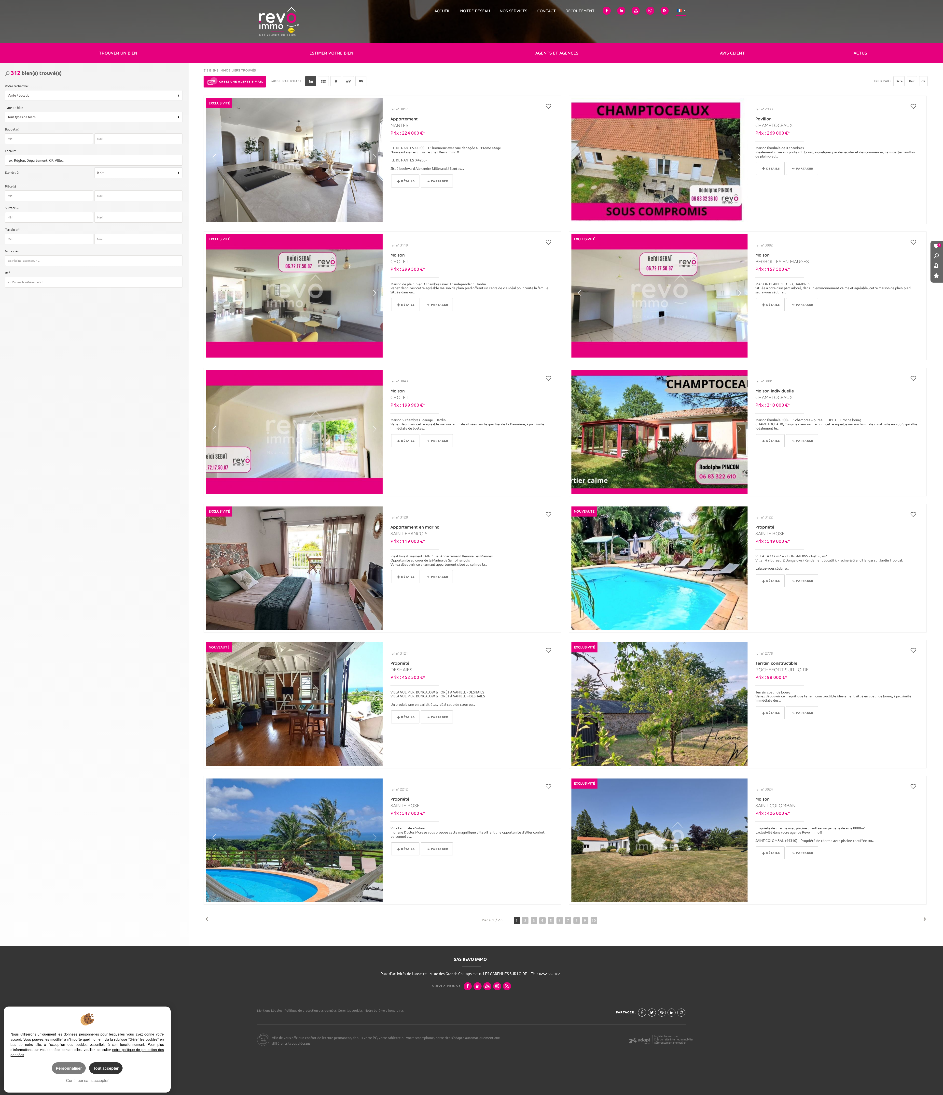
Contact (546, 10)
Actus (860, 53)
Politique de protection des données (310, 1010)
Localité (10, 151)
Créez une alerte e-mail (241, 81)
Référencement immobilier (670, 1042)
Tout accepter (106, 1068)
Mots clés (12, 251)
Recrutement (580, 10)
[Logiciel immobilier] (639, 1040)
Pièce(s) (10, 186)
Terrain (12, 229)
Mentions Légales (269, 1010)
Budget (10, 129)
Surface (13, 208)
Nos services (513, 10)
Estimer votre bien (331, 53)
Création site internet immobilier (673, 1039)
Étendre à (12, 172)
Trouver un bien (118, 53)
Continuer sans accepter (87, 1080)
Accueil (442, 10)
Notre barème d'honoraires (384, 1010)
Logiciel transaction (666, 1036)
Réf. (7, 272)
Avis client (732, 53)
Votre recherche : (17, 86)
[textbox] (92, 160)
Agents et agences (556, 53)
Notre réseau (475, 10)
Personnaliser (69, 1068)
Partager (439, 181)
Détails (408, 181)
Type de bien (14, 107)
